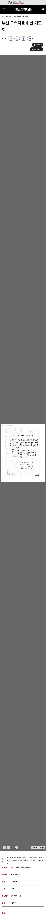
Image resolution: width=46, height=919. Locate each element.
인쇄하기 (39, 44)
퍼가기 (10, 39)
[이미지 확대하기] (4, 847)
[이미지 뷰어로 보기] (16, 847)
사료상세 (8, 16)
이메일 (30, 39)
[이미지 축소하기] (8, 847)
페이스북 (23, 39)
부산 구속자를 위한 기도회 (21, 16)
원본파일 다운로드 (36, 49)
